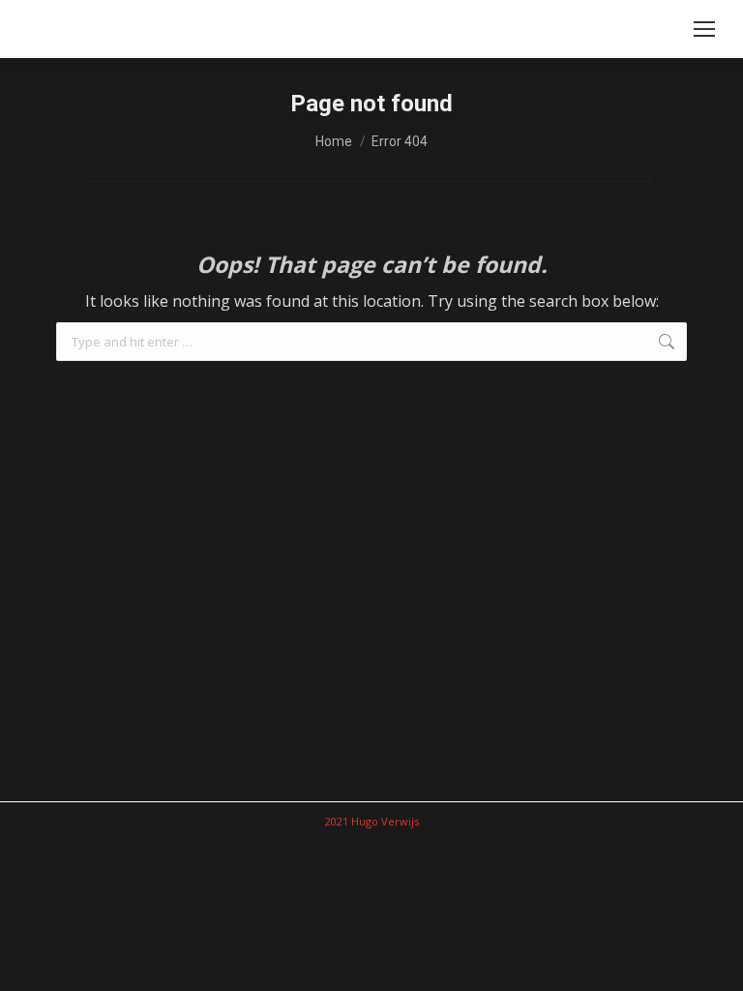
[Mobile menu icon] (704, 29)
